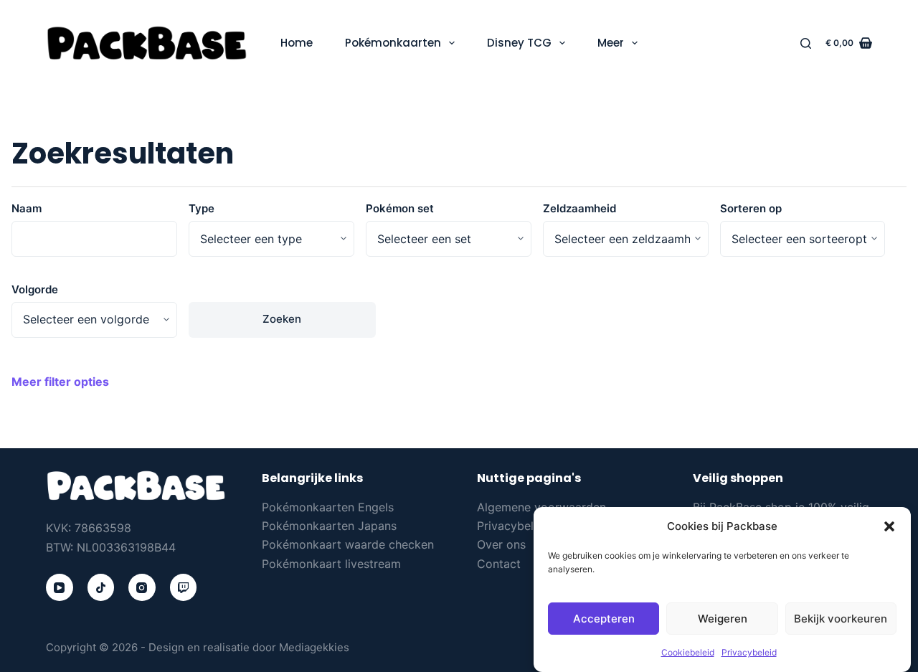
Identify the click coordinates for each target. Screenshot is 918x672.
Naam (26, 208)
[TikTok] (101, 587)
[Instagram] (142, 587)
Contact (499, 564)
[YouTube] (59, 587)
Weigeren (722, 618)
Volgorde (34, 289)
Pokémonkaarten (393, 42)
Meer (610, 42)
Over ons (501, 544)
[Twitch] (183, 587)
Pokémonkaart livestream (331, 564)
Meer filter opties (60, 381)
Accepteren (604, 618)
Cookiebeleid (687, 653)
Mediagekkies (314, 647)
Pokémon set (400, 208)
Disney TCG (519, 42)
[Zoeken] (805, 43)
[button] (889, 526)
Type (201, 208)
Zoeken (281, 319)
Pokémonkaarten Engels (328, 507)
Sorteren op (751, 208)
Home (296, 42)
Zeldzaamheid (579, 208)
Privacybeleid (749, 653)
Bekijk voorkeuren (840, 618)
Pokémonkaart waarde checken (348, 544)
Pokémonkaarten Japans (329, 526)
